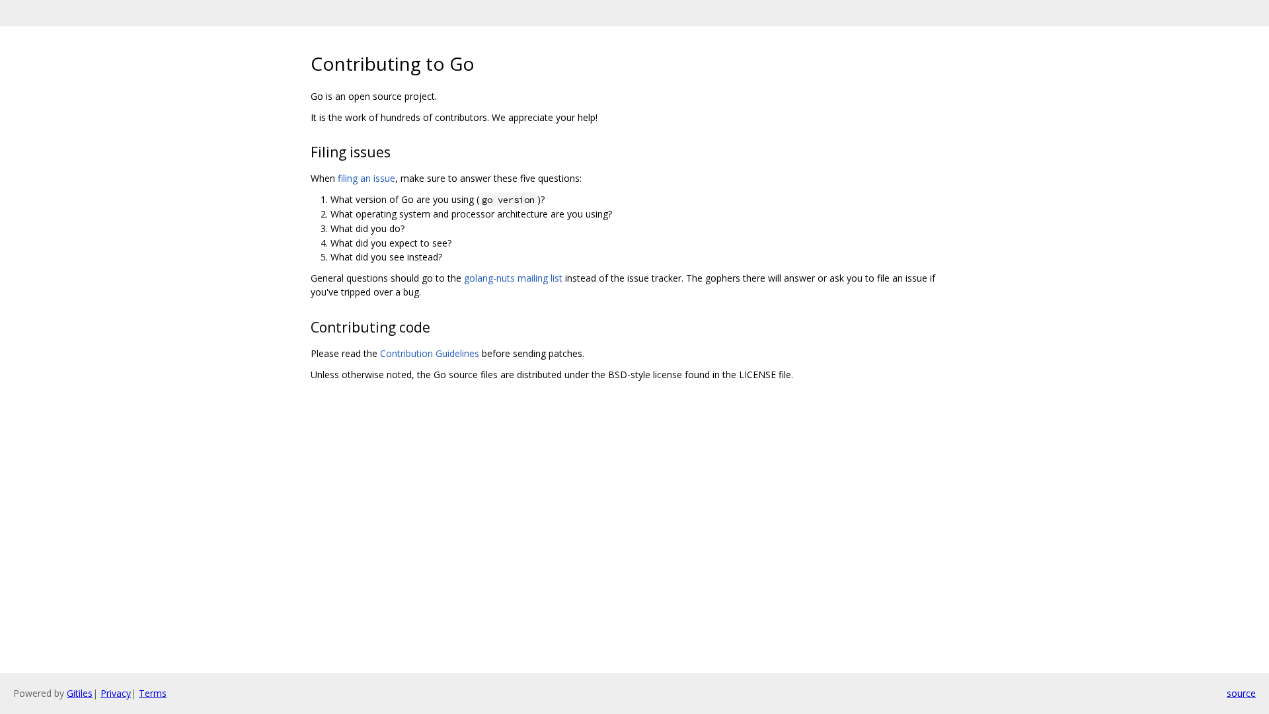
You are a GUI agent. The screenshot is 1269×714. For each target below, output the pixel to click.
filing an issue (366, 178)
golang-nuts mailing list (513, 278)
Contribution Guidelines (429, 353)
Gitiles (80, 693)
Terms (153, 693)
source (1241, 693)
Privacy (115, 693)
